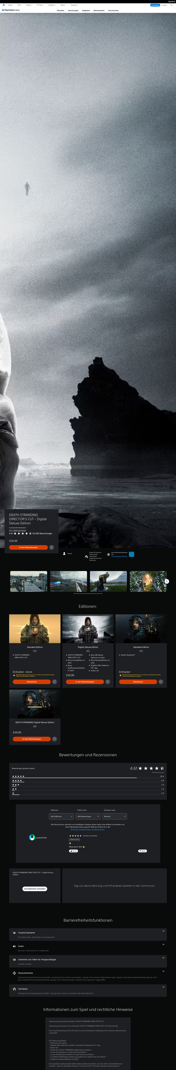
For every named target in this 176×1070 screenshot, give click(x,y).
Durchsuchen (113, 10)
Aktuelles (60, 10)
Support (74, 5)
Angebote (86, 10)
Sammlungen (73, 10)
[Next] (167, 581)
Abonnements (99, 10)
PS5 (19, 5)
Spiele (28, 5)
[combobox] (61, 816)
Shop (10, 5)
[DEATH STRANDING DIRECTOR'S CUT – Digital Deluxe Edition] (28, 581)
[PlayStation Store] (11, 10)
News (63, 5)
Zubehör (51, 5)
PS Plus (39, 5)
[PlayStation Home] (3, 5)
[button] (119, 556)
